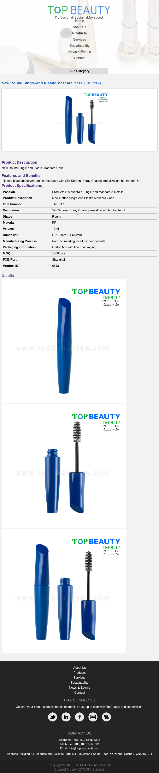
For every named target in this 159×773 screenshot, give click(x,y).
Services (79, 39)
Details (118, 192)
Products (79, 33)
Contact (79, 58)
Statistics (98, 769)
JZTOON (84, 769)
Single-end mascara (97, 192)
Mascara (74, 192)
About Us (79, 27)
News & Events (79, 52)
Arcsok (71, 769)
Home (79, 21)
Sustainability (79, 45)
